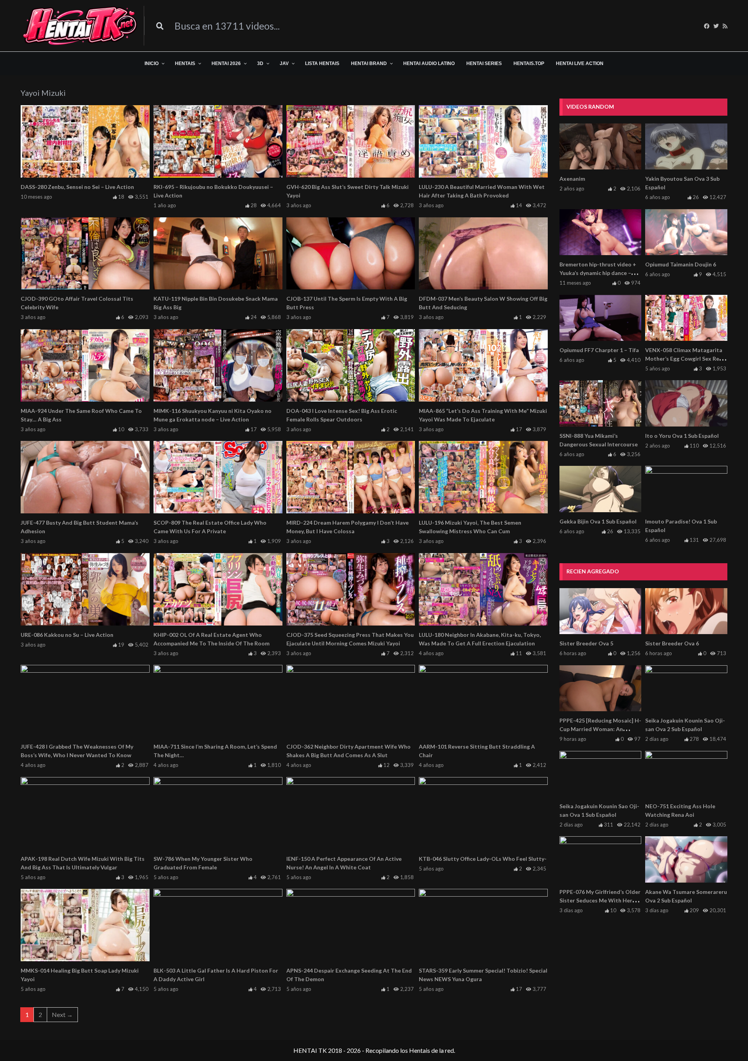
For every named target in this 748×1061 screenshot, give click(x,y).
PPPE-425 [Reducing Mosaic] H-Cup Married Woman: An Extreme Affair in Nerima (600, 729)
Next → (62, 1014)
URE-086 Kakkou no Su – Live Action (67, 634)
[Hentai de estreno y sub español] (80, 26)
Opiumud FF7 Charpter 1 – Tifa (599, 350)
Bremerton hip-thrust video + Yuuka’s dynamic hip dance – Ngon (597, 273)
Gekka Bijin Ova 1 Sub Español (598, 521)
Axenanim (572, 178)
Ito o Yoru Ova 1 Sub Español (682, 435)
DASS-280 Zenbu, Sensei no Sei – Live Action (77, 186)
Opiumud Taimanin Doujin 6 (680, 264)
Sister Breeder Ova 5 (586, 643)
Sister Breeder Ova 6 (672, 643)
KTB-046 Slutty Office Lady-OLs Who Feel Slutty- (483, 858)
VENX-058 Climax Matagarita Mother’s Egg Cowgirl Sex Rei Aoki (683, 358)
